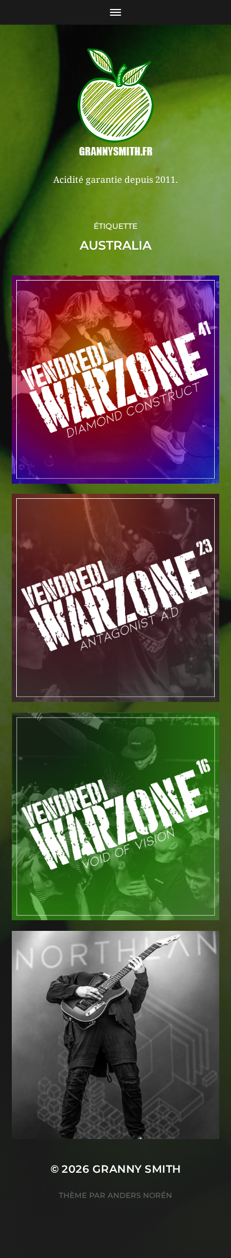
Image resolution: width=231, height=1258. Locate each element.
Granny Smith (137, 1169)
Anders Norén (140, 1195)
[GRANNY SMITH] (116, 103)
